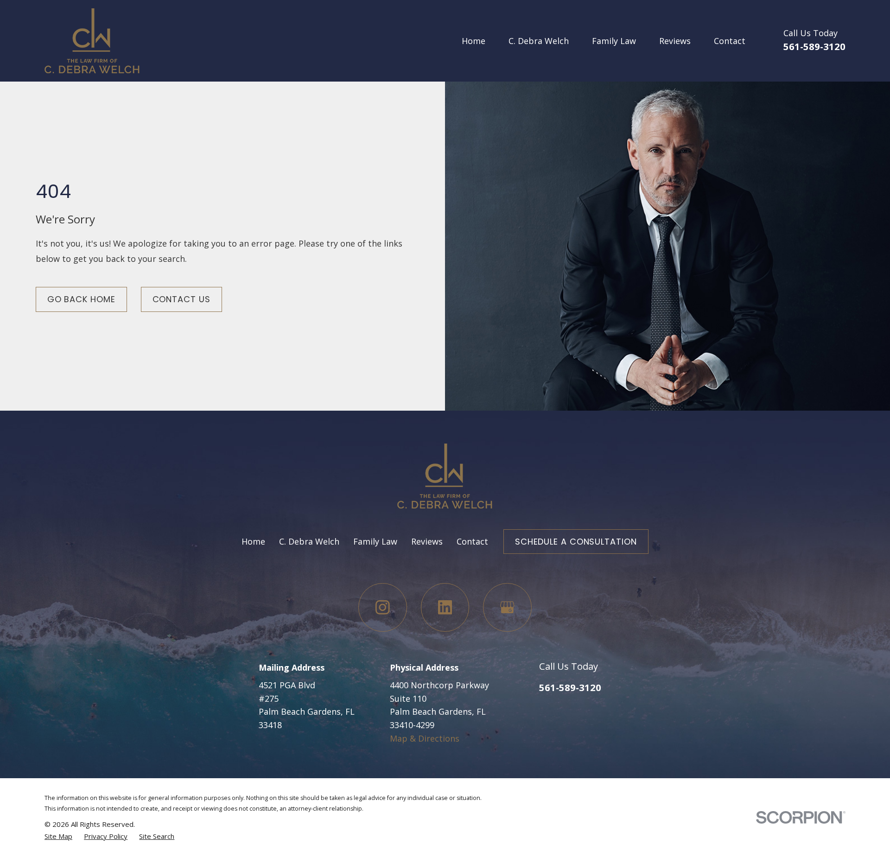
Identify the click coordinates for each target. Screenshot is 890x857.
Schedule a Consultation (576, 541)
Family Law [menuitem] (614, 40)
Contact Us (181, 299)
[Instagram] (382, 607)
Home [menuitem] (473, 40)
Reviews (427, 541)
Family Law (375, 541)
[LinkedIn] (445, 607)
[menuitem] (58, 836)
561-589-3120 (814, 46)
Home (253, 541)
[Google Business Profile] (507, 607)
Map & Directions (424, 738)
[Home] (92, 40)
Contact (472, 541)
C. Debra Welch (309, 541)
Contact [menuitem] (729, 40)
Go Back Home (81, 299)
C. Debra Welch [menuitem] (539, 40)
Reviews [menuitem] (675, 40)
